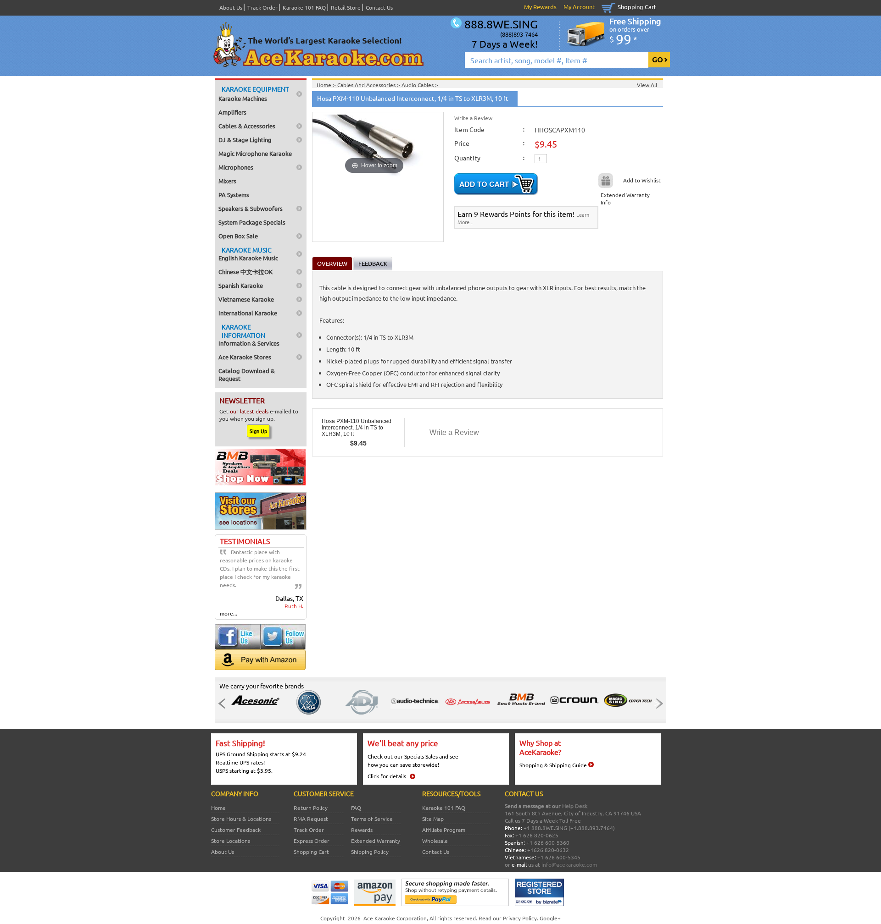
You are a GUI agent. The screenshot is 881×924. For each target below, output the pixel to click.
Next (656, 703)
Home (218, 807)
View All (647, 84)
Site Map (433, 818)
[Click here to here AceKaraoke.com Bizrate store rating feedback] (539, 904)
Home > (327, 84)
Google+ (550, 918)
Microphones (235, 167)
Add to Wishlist (642, 180)
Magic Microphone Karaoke (255, 153)
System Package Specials (251, 222)
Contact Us (379, 7)
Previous (224, 703)
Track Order (262, 7)
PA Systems (233, 194)
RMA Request (311, 818)
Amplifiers (232, 112)
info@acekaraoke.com (569, 864)
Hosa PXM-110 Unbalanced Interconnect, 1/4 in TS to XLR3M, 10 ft (356, 427)
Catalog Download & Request (246, 374)
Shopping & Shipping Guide (553, 765)
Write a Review (473, 117)
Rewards (362, 829)
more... (228, 613)
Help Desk (574, 805)
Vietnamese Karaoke (246, 299)
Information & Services (248, 335)
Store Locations (230, 840)
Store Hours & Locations (241, 818)
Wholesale (435, 840)
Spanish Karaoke (240, 285)
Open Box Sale (238, 236)
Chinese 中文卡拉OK (245, 271)
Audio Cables (418, 84)
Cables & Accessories (246, 126)
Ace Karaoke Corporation (395, 918)
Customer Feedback (236, 829)
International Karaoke (247, 313)
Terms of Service (372, 818)
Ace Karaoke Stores (244, 357)
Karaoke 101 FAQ (304, 7)
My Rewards (540, 7)
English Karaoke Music (248, 254)
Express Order (311, 840)
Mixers (227, 181)
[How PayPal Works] (455, 904)
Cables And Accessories (367, 84)
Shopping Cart (637, 7)
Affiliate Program (443, 829)
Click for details (387, 776)
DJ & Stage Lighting (245, 139)
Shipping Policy (370, 851)
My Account (579, 7)
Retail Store (346, 7)
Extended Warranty (375, 840)
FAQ (356, 807)
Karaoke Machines (253, 93)
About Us (230, 7)
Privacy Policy (520, 918)
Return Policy (311, 807)
